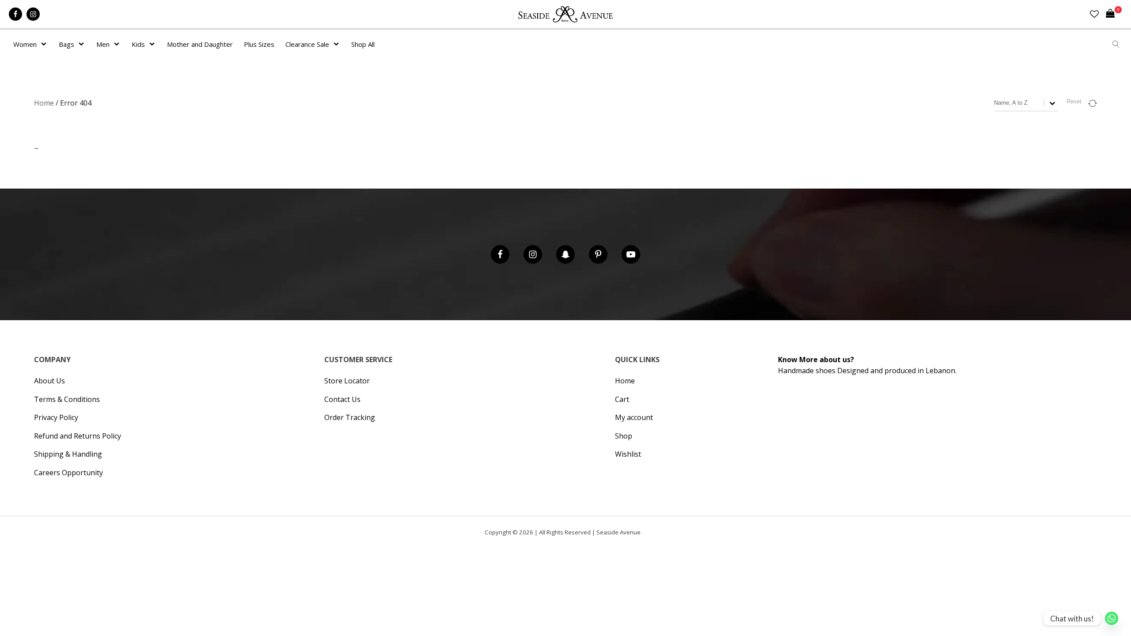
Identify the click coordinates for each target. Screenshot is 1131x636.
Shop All (363, 44)
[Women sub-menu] (45, 44)
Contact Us (342, 399)
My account (634, 417)
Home (44, 103)
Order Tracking (349, 417)
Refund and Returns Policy (77, 436)
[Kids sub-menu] (153, 44)
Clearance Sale (307, 44)
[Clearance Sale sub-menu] (338, 44)
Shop (623, 436)
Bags (66, 44)
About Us (49, 381)
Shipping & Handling (68, 454)
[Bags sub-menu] (83, 44)
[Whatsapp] (1111, 618)
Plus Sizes (259, 44)
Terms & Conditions (67, 399)
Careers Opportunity (68, 472)
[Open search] (1116, 44)
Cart (622, 399)
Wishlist (628, 454)
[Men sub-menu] (118, 44)
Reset (1074, 101)
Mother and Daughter (200, 44)
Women (25, 44)
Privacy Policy (56, 417)
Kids (138, 44)
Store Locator (347, 381)
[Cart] (1113, 14)
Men (103, 44)
